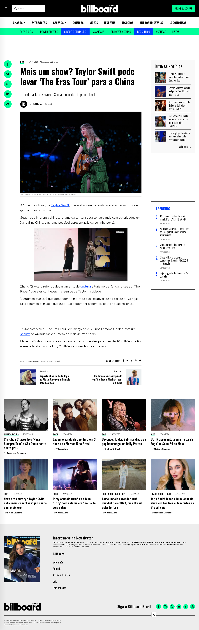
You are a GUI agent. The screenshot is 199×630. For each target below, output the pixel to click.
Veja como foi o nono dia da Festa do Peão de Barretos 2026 (179, 105)
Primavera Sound (121, 32)
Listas (175, 32)
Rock (55, 434)
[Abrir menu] (6, 9)
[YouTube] (178, 606)
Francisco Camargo (16, 453)
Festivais (109, 23)
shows (23, 361)
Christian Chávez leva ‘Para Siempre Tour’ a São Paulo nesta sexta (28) (25, 443)
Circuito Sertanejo (75, 32)
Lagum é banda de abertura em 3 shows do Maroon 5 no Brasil (74, 441)
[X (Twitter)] (172, 606)
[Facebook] (158, 606)
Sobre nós (58, 562)
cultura (85, 286)
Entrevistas (39, 23)
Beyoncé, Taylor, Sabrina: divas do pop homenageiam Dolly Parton (124, 441)
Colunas (78, 23)
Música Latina (11, 434)
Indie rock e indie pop (113, 494)
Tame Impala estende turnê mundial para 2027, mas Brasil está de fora (122, 503)
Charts (18, 23)
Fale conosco (59, 588)
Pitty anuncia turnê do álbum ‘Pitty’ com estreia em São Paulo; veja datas (74, 503)
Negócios (127, 23)
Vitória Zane (62, 449)
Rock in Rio (143, 32)
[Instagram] (165, 606)
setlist (25, 334)
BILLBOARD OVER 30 (151, 23)
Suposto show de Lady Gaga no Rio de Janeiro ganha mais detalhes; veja (55, 379)
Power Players (49, 32)
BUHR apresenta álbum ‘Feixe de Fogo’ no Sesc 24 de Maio (172, 441)
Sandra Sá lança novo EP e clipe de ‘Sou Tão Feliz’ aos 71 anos (179, 91)
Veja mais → (185, 147)
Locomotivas (178, 23)
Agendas (161, 32)
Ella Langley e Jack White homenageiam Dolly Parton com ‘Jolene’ (179, 136)
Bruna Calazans (14, 512)
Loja (55, 581)
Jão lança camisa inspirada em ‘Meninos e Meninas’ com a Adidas (107, 379)
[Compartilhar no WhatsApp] (8, 84)
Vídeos (94, 23)
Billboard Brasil (42, 104)
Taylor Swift (60, 205)
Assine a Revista (61, 575)
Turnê (57, 361)
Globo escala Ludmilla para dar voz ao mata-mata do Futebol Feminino (178, 121)
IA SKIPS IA (98, 32)
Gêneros (58, 23)
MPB (153, 434)
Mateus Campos (162, 449)
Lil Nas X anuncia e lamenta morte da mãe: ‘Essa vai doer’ (179, 77)
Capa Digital (27, 32)
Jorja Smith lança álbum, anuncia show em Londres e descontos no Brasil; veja (172, 503)
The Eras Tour (47, 361)
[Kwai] (192, 606)
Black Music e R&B (161, 494)
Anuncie (57, 569)
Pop (22, 62)
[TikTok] (185, 606)
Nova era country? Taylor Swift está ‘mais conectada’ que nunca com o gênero (25, 503)
